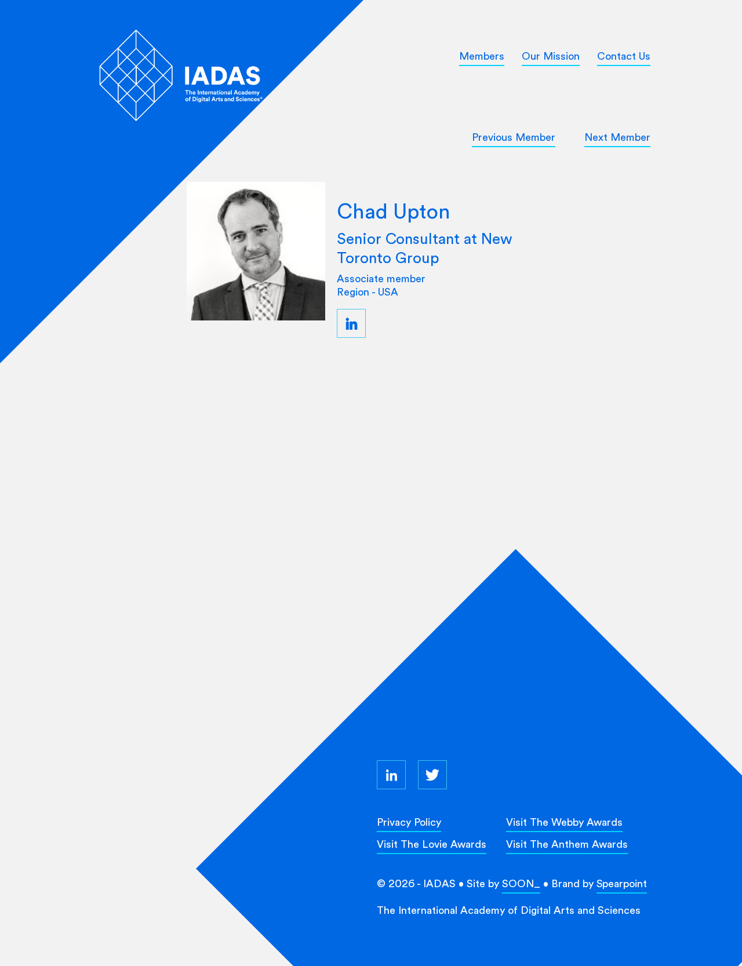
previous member (513, 137)
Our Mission (551, 56)
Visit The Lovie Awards (431, 844)
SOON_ (521, 883)
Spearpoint (621, 883)
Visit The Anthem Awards (567, 844)
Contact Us (623, 56)
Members (481, 56)
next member (617, 137)
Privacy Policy (409, 822)
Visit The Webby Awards (564, 822)
